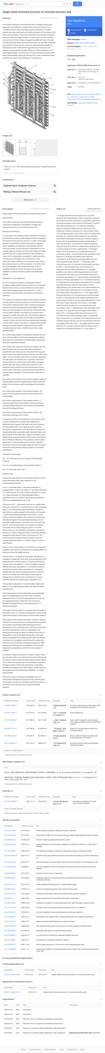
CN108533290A (10, 736)
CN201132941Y (9, 921)
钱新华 (76, 43)
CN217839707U (10, 944)
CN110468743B (9, 862)
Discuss (70, 105)
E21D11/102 (11, 167)
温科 (81, 43)
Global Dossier (92, 103)
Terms (61, 1049)
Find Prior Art (92, 30)
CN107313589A (10, 720)
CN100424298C (9, 903)
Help (82, 1049)
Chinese (83, 39)
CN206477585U (10, 713)
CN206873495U (10, 889)
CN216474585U (10, 940)
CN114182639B (9, 949)
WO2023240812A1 (11, 856)
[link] (30, 168)
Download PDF (76, 30)
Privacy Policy (72, 1049)
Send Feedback (35, 1049)
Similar (73, 33)
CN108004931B (9, 878)
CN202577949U (10, 705)
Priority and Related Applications (88, 99)
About (23, 1049)
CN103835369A (10, 931)
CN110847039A (10, 851)
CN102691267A (10, 894)
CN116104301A (10, 917)
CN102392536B (9, 835)
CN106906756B (9, 867)
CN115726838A (10, 801)
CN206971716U (10, 728)
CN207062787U (10, 912)
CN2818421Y (9, 898)
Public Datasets (50, 1049)
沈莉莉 (92, 43)
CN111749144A (10, 907)
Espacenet (82, 103)
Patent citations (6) (78, 94)
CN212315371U (10, 884)
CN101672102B (9, 830)
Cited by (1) (74, 97)
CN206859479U (10, 840)
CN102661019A (10, 844)
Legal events (84, 97)
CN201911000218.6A (12, 974)
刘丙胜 (86, 43)
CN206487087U (10, 873)
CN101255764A (10, 926)
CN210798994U (10, 743)
